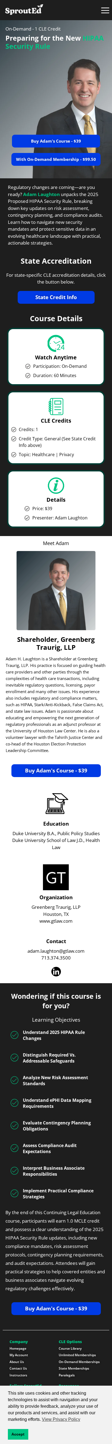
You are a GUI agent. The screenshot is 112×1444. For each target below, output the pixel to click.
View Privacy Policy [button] (61, 1419)
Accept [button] (17, 1434)
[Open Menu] (105, 10)
